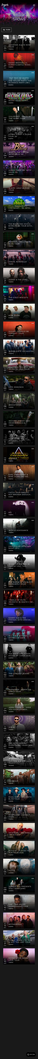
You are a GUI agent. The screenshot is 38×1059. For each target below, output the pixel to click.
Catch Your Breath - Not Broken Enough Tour (19, 494)
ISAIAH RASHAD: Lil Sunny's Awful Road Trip (19, 64)
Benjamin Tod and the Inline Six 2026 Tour (20, 368)
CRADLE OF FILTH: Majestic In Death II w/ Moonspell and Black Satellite (21, 601)
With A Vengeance (18, 530)
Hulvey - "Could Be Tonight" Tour (19, 332)
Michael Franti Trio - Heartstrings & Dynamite (20, 422)
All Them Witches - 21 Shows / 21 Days (20, 637)
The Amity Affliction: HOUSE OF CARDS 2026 (19, 655)
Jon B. (12, 727)
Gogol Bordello (18, 262)
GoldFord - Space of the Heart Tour (20, 117)
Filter (8, 29)
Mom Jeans (14, 315)
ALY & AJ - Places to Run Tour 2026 (19, 852)
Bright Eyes (15, 405)
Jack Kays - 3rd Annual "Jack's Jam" (20, 834)
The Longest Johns (19, 674)
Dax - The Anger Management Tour (18, 905)
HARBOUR (13, 781)
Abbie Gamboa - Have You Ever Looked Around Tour (20, 708)
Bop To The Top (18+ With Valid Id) (19, 153)
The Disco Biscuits (18, 297)
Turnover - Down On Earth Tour (20, 690)
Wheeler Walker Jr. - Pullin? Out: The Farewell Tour (19, 565)
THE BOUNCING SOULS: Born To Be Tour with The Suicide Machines (20, 225)
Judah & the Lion (18, 280)
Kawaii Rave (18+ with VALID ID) (20, 171)
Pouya (12, 870)
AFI (9, 512)
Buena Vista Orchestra (21, 351)
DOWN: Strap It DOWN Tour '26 (19, 135)
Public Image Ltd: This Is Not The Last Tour (20, 941)
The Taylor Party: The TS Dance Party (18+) (20, 82)
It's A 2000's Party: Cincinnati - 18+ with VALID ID (19, 207)
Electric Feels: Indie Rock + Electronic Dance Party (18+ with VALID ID (20, 100)
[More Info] (33, 37)
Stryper (12, 459)
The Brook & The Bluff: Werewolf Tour (21, 583)
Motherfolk (15, 924)
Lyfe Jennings (16, 387)
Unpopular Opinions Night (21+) (19, 547)
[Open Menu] (34, 5)
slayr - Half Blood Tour (19, 189)
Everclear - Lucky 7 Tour (19, 816)
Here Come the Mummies (16, 440)
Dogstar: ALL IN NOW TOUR (20, 46)
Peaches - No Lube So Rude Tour (19, 243)
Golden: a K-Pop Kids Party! (20, 762)
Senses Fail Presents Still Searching (20, 887)
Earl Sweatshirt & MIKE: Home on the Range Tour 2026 (18, 476)
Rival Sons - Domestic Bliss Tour (20, 798)
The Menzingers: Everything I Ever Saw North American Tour (21, 744)
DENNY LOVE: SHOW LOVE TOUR (18, 959)
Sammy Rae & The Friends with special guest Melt (19, 619)
